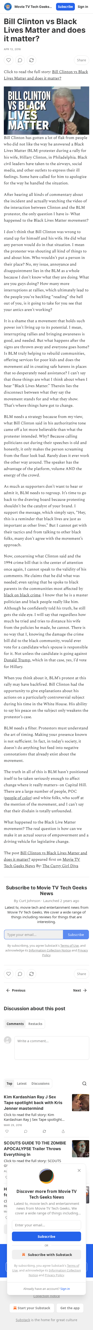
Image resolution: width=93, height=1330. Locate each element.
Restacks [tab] (35, 1024)
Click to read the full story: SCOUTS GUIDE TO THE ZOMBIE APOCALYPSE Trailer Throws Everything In (34, 1163)
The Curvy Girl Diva (60, 866)
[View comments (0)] (20, 60)
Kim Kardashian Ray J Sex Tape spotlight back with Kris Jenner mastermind (33, 1103)
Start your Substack (34, 1308)
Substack (23, 1320)
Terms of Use (69, 945)
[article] (46, 1114)
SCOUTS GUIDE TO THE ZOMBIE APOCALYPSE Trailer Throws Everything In (35, 1149)
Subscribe (65, 7)
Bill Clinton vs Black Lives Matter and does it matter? (46, 75)
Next (77, 990)
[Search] (84, 1083)
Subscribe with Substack (50, 1254)
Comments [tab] (15, 1024)
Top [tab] (9, 1083)
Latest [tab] (22, 1083)
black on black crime (22, 595)
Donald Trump (17, 660)
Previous (18, 990)
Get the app (70, 1308)
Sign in (83, 7)
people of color (18, 798)
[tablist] (24, 1024)
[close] (79, 1170)
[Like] (8, 60)
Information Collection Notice (50, 950)
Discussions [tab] (40, 1083)
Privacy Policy (54, 1275)
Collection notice (46, 1296)
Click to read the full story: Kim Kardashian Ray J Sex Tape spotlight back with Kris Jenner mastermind (33, 1117)
